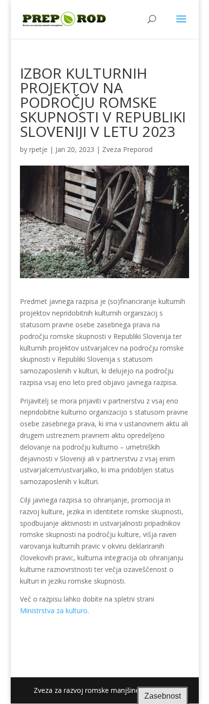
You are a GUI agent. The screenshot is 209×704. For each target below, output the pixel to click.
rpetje (38, 149)
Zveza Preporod (127, 149)
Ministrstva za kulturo (53, 610)
